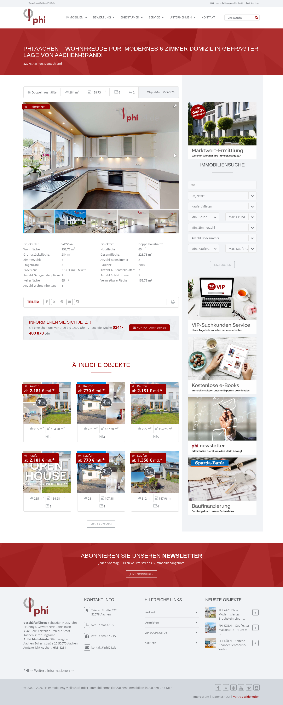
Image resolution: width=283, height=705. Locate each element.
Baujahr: (106, 265)
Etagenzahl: (31, 265)
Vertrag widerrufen (246, 697)
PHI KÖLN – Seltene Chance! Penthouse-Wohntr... (232, 645)
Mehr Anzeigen (101, 524)
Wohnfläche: (32, 249)
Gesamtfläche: (110, 254)
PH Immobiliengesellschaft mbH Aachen (235, 3)
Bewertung (102, 17)
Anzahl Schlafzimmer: (115, 275)
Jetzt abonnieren (141, 574)
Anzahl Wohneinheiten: (39, 286)
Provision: (30, 270)
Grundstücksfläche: (36, 254)
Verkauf (150, 612)
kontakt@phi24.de (103, 647)
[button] (175, 106)
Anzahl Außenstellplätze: (117, 270)
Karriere (150, 643)
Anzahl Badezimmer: (114, 260)
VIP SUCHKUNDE (156, 633)
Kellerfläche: (32, 280)
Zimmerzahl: (32, 260)
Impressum (201, 697)
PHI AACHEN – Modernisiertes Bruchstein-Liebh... (232, 614)
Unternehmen (181, 17)
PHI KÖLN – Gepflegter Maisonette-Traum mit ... (234, 630)
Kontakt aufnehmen (151, 327)
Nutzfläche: (108, 249)
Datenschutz (221, 697)
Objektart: (107, 244)
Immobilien (74, 17)
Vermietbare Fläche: (114, 280)
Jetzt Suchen (222, 265)
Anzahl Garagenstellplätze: (42, 275)
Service (154, 17)
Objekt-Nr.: (31, 244)
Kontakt (208, 17)
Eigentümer (130, 17)
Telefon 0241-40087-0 (41, 3)
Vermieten (152, 622)
